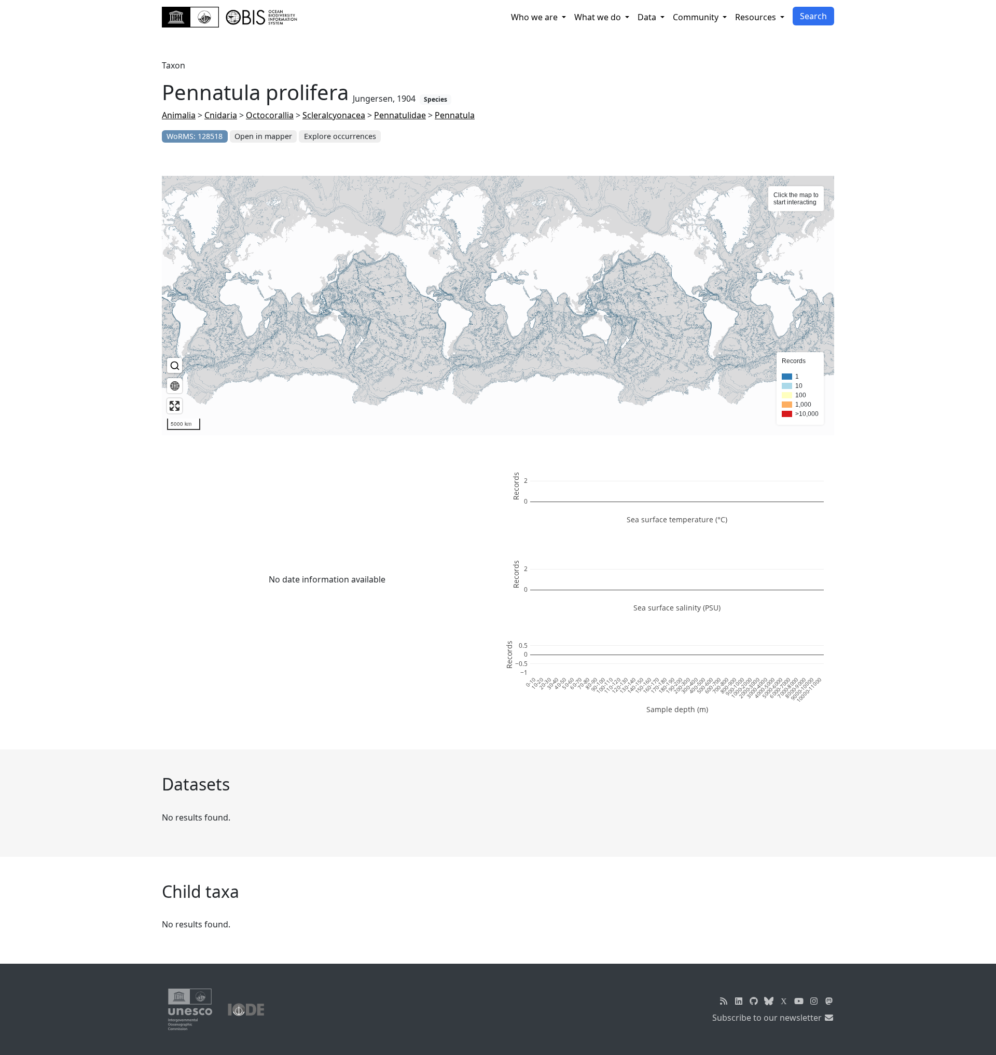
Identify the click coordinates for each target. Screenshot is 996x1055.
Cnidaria (220, 115)
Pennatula (455, 115)
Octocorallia (270, 115)
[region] (498, 305)
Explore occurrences (340, 136)
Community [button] (697, 17)
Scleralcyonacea (333, 115)
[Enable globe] (174, 385)
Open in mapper (263, 136)
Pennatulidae (400, 115)
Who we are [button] (535, 17)
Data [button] (648, 17)
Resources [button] (756, 17)
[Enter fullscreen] (174, 405)
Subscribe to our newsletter (768, 1017)
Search (813, 16)
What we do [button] (598, 17)
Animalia (179, 115)
